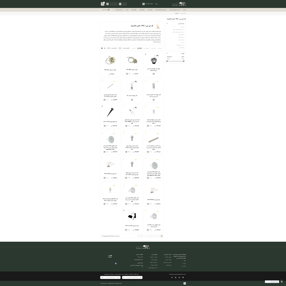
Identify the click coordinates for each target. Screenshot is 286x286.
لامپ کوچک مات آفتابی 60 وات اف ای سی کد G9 (154, 95)
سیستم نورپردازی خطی (175, 9)
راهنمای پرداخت (154, 259)
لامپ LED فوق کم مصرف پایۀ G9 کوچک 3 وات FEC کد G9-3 (110, 199)
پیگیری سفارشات (168, 257)
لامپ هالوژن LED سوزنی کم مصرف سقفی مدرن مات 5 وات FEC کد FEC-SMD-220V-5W (154, 173)
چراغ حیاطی (133, 9)
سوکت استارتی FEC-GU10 (110, 70)
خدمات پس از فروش (167, 262)
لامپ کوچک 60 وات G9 (132, 95)
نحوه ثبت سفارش (153, 257)
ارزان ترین (140, 48)
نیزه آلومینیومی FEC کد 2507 (110, 121)
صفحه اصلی (183, 13)
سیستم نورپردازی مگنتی (161, 9)
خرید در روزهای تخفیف (152, 267)
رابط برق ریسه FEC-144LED (154, 199)
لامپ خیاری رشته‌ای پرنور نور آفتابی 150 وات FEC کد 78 (110, 95)
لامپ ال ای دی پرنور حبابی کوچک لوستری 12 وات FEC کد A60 (132, 147)
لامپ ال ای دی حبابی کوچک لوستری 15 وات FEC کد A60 (132, 173)
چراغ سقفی (150, 9)
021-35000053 (140, 257)
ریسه (127, 9)
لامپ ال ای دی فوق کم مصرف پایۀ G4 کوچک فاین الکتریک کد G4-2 (153, 121)
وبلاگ (156, 4)
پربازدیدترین (153, 48)
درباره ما (184, 263)
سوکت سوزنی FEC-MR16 (132, 69)
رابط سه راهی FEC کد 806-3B (132, 225)
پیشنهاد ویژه (104, 9)
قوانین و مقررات (154, 265)
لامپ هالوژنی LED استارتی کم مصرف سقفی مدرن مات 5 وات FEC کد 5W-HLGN (110, 147)
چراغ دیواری (142, 9)
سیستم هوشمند (119, 9)
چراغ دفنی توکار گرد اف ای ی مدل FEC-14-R (153, 69)
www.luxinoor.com (103, 283)
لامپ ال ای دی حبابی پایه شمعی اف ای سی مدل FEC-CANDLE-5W (132, 121)
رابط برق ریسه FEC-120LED (110, 173)
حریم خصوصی (169, 265)
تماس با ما (184, 266)
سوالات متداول (169, 259)
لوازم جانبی (181, 47)
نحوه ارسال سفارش (153, 262)
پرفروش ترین (146, 48)
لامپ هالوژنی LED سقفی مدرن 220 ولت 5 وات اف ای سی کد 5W (132, 199)
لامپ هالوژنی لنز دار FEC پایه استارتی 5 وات (153, 225)
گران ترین (133, 48)
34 (141, 236)
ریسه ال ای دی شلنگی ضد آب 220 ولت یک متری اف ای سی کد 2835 (153, 147)
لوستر (184, 9)
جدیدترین (160, 48)
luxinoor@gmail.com (138, 259)
